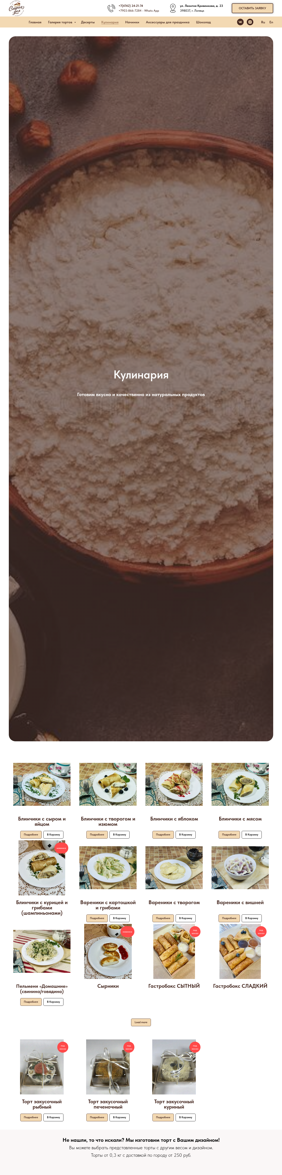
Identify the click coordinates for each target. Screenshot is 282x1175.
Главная (35, 22)
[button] (252, 8)
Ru (263, 22)
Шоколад (203, 22)
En (271, 22)
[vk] (240, 22)
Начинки (132, 22)
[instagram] (250, 22)
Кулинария (110, 22)
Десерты (88, 22)
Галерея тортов (60, 22)
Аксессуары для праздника (167, 22)
